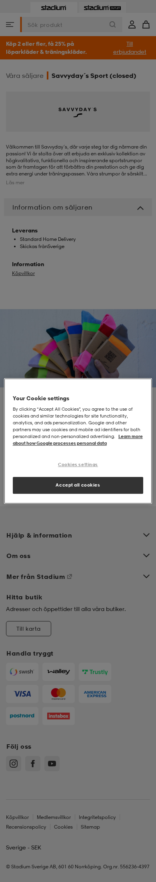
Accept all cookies (78, 485)
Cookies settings (78, 465)
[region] (78, 441)
